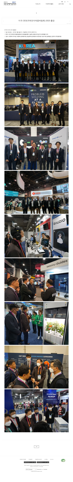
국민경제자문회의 (13, 3)
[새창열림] (63, 460)
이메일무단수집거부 (38, 459)
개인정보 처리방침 (23, 459)
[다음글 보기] (69, 21)
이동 (34, 462)
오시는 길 (51, 459)
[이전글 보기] (3, 21)
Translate (45, 469)
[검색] (70, 4)
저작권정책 (30, 459)
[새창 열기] (62, 1)
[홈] (36, 13)
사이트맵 (45, 459)
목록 (36, 446)
